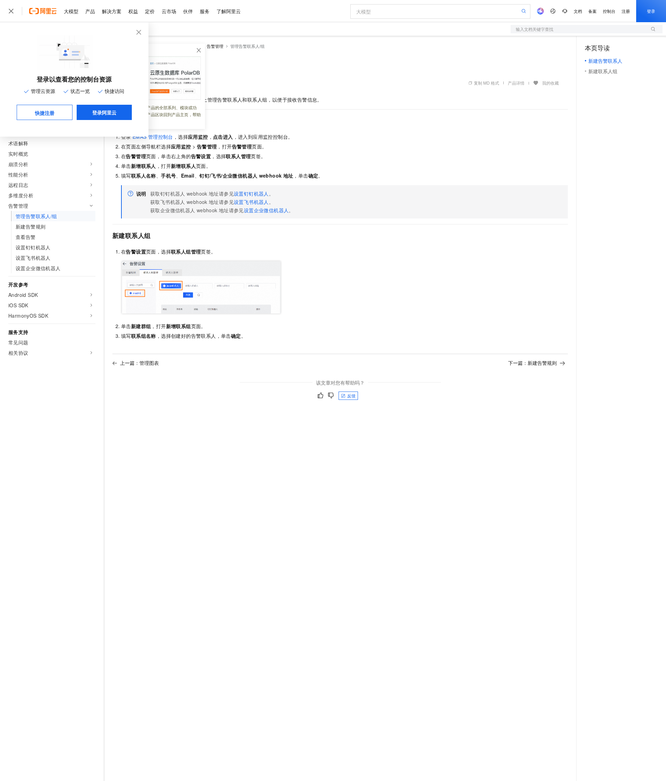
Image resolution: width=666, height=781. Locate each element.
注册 (626, 11)
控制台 (609, 11)
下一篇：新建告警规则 (532, 362)
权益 (133, 11)
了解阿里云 (228, 11)
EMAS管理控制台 (153, 136)
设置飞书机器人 (251, 201)
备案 (592, 11)
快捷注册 (44, 112)
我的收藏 (550, 83)
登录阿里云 (104, 112)
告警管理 (215, 46)
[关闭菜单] (11, 11)
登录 (651, 11)
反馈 (351, 395)
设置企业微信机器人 (266, 210)
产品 (90, 11)
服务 (205, 11)
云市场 (169, 11)
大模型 (71, 11)
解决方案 (111, 11)
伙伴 (188, 11)
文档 (578, 11)
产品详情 (516, 83)
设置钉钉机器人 (251, 193)
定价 (150, 11)
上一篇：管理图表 (139, 362)
